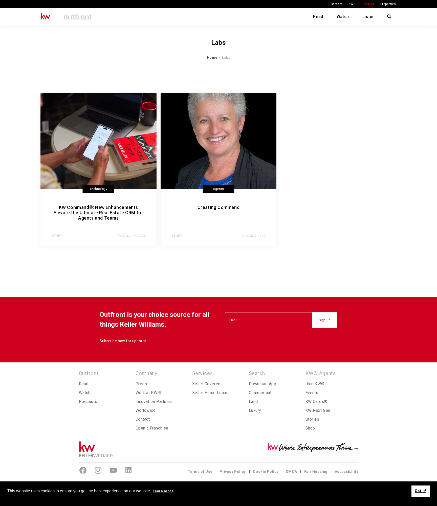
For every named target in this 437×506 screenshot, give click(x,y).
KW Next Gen (318, 410)
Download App (262, 383)
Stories (368, 4)
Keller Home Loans (210, 392)
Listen (368, 16)
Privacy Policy (233, 472)
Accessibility (346, 472)
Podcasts (88, 401)
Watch (343, 16)
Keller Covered (206, 383)
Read (318, 16)
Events (312, 392)
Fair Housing (315, 472)
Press (141, 383)
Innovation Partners (154, 401)
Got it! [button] (420, 491)
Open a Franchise (152, 428)
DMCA (291, 472)
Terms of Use (200, 472)
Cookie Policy (265, 472)
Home (212, 57)
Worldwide (146, 410)
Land (253, 401)
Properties (388, 4)
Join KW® (315, 383)
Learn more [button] (163, 491)
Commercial (260, 392)
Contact (143, 419)
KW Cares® (316, 401)
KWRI (353, 4)
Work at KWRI (149, 392)
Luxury (255, 410)
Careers (337, 4)
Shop (310, 428)
